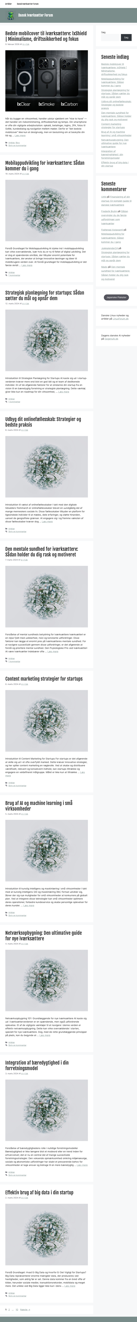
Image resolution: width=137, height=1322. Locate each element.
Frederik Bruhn (109, 211)
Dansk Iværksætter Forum (28, 4)
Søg (103, 32)
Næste (25, 1309)
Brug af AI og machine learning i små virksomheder (39, 806)
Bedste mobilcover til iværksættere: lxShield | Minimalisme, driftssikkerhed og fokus (46, 36)
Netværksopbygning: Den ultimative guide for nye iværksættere (43, 936)
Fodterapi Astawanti (112, 229)
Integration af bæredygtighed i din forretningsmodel (37, 1065)
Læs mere (20, 135)
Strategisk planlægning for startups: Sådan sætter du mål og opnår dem (44, 295)
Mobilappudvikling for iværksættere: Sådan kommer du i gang (44, 166)
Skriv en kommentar (17, 145)
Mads (104, 267)
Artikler (8, 4)
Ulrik (103, 196)
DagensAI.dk (111, 339)
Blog (18, 142)
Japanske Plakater (116, 297)
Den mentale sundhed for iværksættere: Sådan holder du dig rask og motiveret (41, 552)
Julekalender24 (109, 248)
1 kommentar (14, 275)
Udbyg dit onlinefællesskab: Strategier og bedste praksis (43, 422)
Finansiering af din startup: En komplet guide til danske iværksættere (116, 200)
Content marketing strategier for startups (44, 679)
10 (17, 1309)
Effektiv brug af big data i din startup (39, 1193)
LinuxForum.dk (121, 318)
